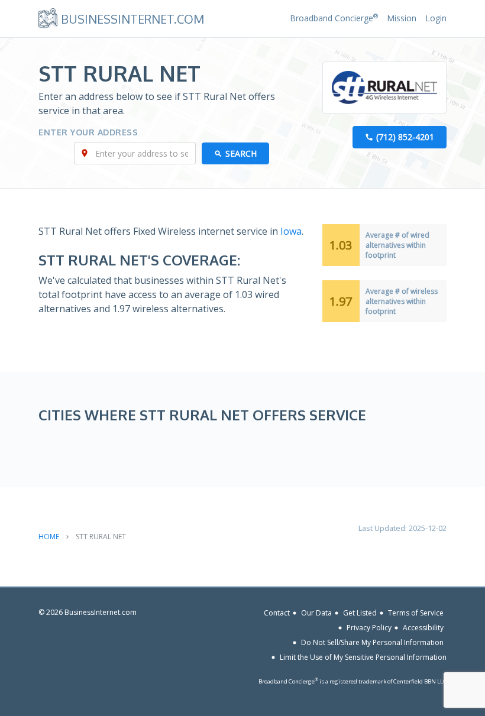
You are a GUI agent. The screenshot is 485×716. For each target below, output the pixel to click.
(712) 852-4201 (405, 136)
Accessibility (423, 628)
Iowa (291, 231)
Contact (277, 613)
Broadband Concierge (334, 18)
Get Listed (360, 613)
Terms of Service (416, 613)
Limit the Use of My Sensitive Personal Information (363, 657)
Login (436, 18)
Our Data (316, 613)
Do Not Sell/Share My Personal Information (372, 642)
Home (48, 537)
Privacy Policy (369, 628)
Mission (401, 18)
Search (241, 153)
